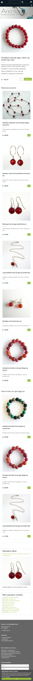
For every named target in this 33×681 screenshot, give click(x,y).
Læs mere (8, 676)
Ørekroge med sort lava (9, 599)
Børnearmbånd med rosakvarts (11, 609)
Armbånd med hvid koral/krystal (11, 600)
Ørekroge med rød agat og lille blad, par (14, 224)
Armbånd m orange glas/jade (10, 597)
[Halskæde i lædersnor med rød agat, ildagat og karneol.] (16, 106)
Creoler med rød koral (9, 604)
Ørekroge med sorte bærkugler (11, 610)
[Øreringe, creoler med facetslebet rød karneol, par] (16, 156)
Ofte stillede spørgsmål (7, 640)
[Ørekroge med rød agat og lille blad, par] (16, 207)
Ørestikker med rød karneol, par (12, 321)
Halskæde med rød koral (10, 612)
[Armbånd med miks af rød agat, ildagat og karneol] (16, 351)
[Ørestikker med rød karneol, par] (16, 304)
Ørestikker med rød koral (9, 607)
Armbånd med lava (8, 605)
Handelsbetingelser (6, 637)
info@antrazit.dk (6, 630)
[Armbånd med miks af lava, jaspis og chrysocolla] (16, 409)
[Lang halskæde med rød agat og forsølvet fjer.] (16, 255)
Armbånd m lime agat (8, 602)
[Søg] (22, 2)
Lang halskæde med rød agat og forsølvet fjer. (16, 273)
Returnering (5, 639)
